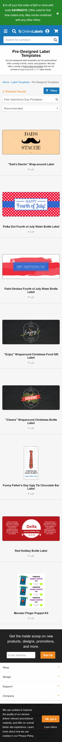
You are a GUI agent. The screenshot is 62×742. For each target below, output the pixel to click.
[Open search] (55, 40)
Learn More (50, 727)
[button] (5, 31)
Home (6, 82)
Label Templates (20, 82)
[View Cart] (56, 31)
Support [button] (8, 686)
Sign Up (48, 655)
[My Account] (47, 31)
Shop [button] (6, 667)
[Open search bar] (14, 31)
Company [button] (8, 695)
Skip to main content (12, 17)
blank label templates (33, 66)
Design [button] (7, 676)
